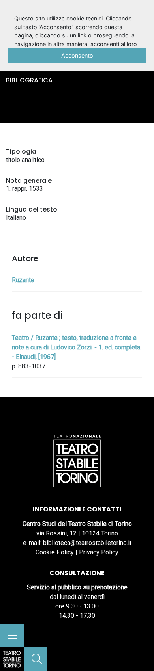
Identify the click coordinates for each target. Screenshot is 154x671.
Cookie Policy (55, 552)
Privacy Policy (98, 552)
